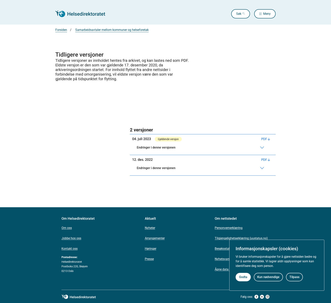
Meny (267, 14)
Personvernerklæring (229, 228)
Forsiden (61, 30)
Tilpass (294, 277)
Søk (238, 14)
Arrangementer (155, 238)
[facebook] (256, 297)
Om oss (66, 228)
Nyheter (150, 228)
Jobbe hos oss (71, 238)
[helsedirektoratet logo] (81, 297)
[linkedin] (262, 297)
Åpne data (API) (225, 269)
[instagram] (267, 297)
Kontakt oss (69, 248)
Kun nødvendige (268, 277)
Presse (149, 259)
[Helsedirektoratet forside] (83, 14)
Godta (243, 277)
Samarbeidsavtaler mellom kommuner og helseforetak (112, 30)
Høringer (150, 248)
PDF (264, 139)
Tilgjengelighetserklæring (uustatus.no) (241, 238)
